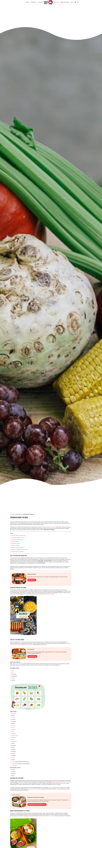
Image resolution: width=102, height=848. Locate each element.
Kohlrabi (13, 725)
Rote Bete (13, 737)
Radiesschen (14, 741)
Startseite (12, 514)
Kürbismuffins (51, 815)
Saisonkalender (18, 514)
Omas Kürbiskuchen (28, 644)
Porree (12, 739)
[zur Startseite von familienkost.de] (48, 2)
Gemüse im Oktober (15, 543)
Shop (72, 2)
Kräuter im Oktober (15, 545)
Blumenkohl (14, 713)
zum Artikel (31, 580)
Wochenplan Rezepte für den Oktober (36, 804)
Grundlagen (39, 2)
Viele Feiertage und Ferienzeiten (18, 535)
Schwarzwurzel (14, 735)
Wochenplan (33, 2)
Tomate (13, 763)
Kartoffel (13, 729)
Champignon (14, 765)
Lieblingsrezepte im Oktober (17, 551)
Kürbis (12, 727)
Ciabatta (58, 787)
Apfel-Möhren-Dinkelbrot (34, 789)
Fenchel (13, 717)
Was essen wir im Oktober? (17, 547)
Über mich (56, 2)
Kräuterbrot (51, 787)
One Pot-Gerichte (19, 663)
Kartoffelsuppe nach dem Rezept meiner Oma (61, 781)
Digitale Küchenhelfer (64, 2)
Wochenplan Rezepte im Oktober (48, 527)
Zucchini (13, 757)
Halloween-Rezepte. (50, 594)
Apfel (12, 670)
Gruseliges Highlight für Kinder (18, 537)
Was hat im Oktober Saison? (17, 539)
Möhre (12, 731)
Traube (12, 678)
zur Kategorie (32, 656)
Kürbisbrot (19, 644)
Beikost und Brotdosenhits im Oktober (19, 549)
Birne (12, 672)
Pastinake (13, 733)
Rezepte (27, 2)
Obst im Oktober (14, 541)
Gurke (12, 761)
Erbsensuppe (21, 783)
